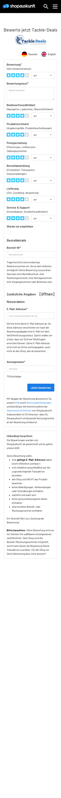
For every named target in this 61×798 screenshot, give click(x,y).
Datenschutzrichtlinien (19, 410)
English (52, 54)
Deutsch (32, 54)
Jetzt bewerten (41, 387)
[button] (46, 6)
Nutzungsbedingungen (39, 402)
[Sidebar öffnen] (55, 6)
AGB (16, 447)
